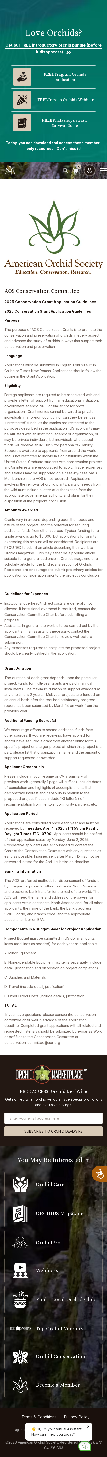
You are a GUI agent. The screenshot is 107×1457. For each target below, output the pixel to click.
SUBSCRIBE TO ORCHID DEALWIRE (53, 1131)
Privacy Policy (77, 1416)
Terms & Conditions (38, 1416)
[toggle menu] (103, 170)
